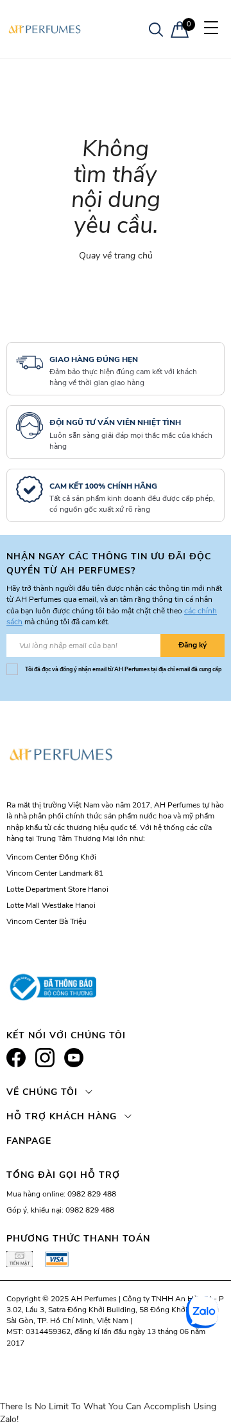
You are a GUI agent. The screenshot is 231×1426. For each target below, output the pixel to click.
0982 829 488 (91, 1194)
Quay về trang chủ (116, 255)
